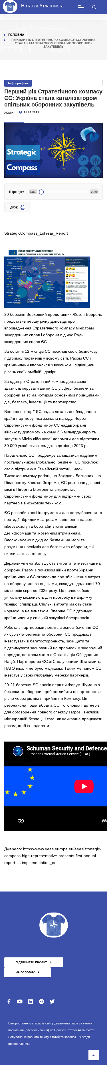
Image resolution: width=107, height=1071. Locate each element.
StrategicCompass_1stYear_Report (36, 233)
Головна (16, 34)
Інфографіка (18, 83)
